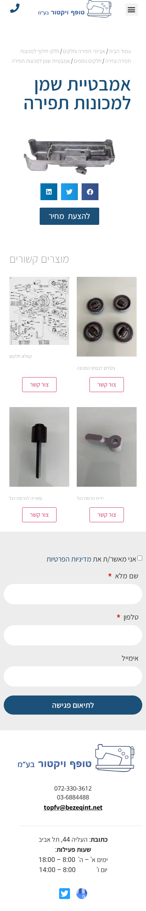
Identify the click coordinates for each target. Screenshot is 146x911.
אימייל (130, 658)
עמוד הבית (120, 51)
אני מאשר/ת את (91, 559)
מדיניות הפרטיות (68, 559)
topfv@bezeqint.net (73, 807)
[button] (131, 9)
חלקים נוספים (87, 60)
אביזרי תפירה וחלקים (84, 51)
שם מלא (126, 576)
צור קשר (106, 384)
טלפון (130, 617)
